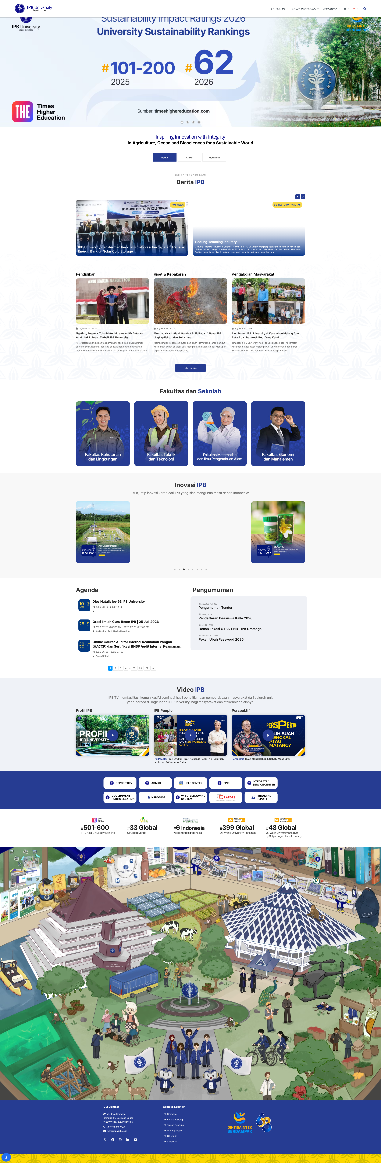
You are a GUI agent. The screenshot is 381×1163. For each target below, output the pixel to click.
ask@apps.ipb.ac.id (117, 1131)
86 (140, 668)
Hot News (177, 204)
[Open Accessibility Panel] (6, 1157)
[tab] (165, 157)
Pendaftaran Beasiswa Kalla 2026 (225, 618)
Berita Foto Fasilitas (287, 204)
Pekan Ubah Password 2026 (221, 639)
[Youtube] (135, 1139)
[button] (174, 569)
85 (134, 668)
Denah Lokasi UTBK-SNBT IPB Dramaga (230, 629)
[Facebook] (112, 1139)
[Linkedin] (127, 1139)
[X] (105, 1139)
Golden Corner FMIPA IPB (215, 242)
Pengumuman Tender (215, 608)
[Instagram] (120, 1139)
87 (147, 668)
